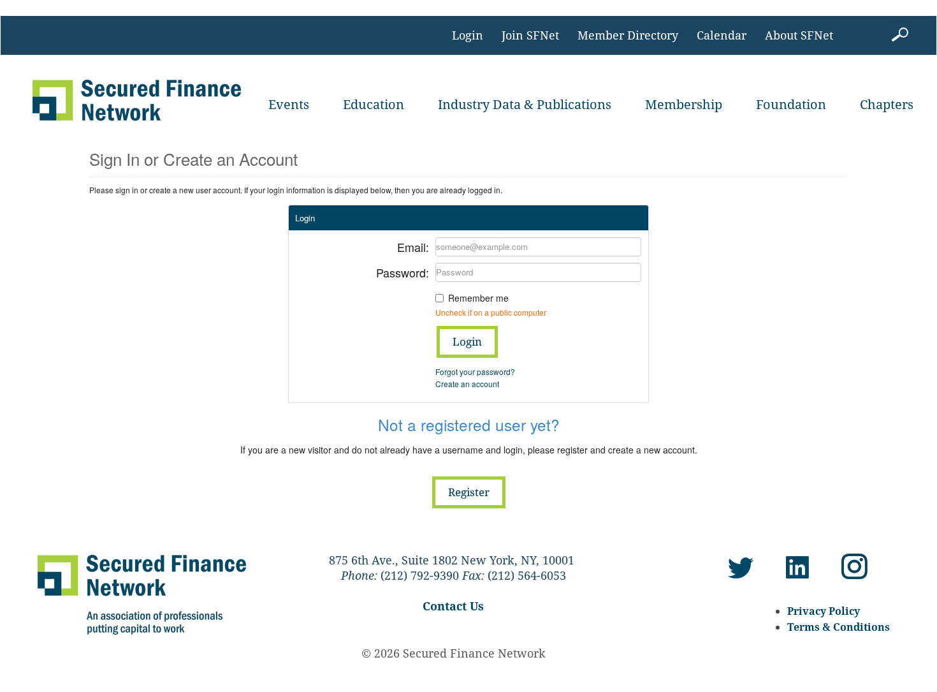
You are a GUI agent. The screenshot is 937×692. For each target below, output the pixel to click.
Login (467, 35)
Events (288, 104)
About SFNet (799, 35)
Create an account (467, 383)
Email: (413, 246)
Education (373, 104)
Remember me (478, 297)
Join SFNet (530, 35)
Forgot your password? (475, 371)
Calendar (721, 35)
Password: (402, 271)
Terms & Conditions (838, 627)
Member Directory (627, 35)
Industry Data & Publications (524, 104)
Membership (683, 104)
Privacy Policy (823, 611)
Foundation (791, 104)
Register (469, 492)
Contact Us (453, 606)
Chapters (886, 104)
